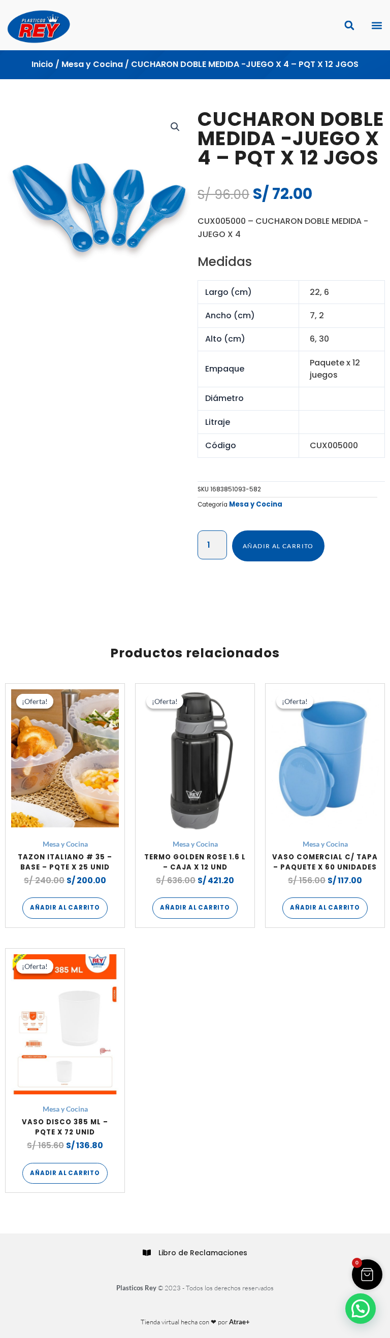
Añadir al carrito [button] (65, 908)
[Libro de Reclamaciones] (147, 1253)
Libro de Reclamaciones (202, 1253)
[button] (376, 25)
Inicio (42, 64)
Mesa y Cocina (92, 64)
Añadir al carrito (278, 546)
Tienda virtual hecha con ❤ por (195, 1322)
